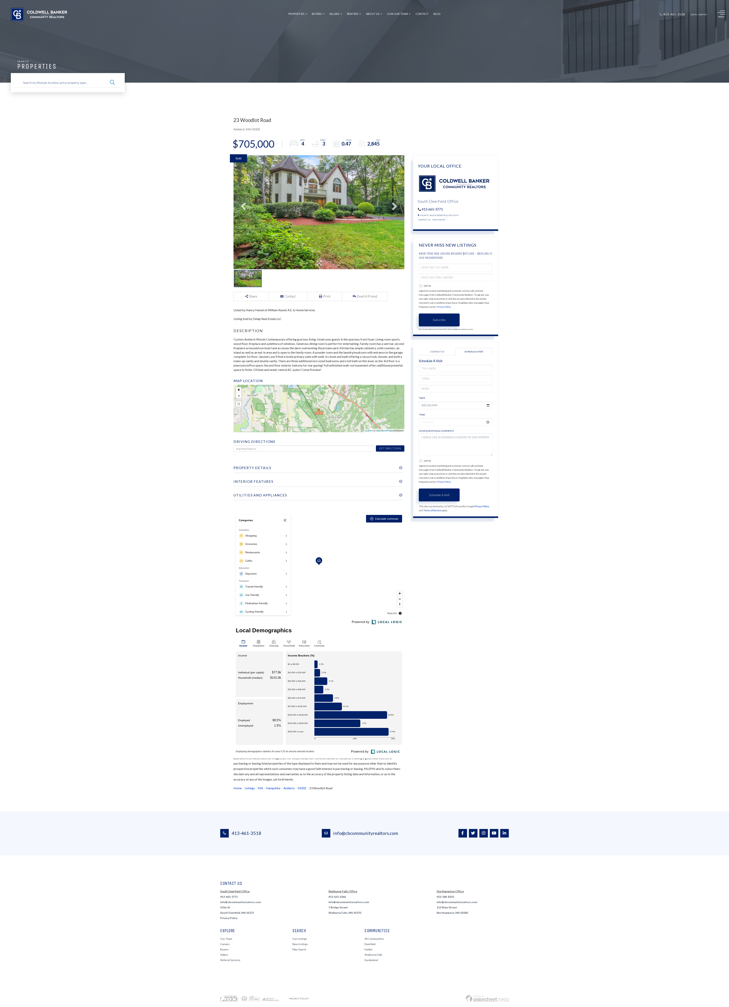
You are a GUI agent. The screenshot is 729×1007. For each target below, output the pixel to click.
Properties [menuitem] (296, 13)
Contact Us (424, 219)
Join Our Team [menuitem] (397, 13)
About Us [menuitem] (372, 13)
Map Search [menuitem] (299, 949)
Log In (694, 14)
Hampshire (273, 788)
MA (260, 788)
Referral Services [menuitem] (230, 960)
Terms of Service (432, 510)
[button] (112, 82)
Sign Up (703, 14)
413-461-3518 (246, 833)
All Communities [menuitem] (374, 938)
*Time (422, 414)
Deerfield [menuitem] (370, 944)
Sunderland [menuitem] (371, 960)
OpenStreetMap (384, 430)
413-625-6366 (337, 896)
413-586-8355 (445, 896)
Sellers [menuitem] (334, 13)
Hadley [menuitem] (368, 949)
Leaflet (368, 430)
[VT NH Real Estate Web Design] (487, 998)
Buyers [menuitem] (317, 13)
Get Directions (390, 448)
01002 (302, 788)
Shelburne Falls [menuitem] (373, 954)
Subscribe (439, 319)
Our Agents (438, 219)
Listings (250, 788)
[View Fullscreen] (238, 404)
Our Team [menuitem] (226, 938)
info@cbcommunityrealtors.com (365, 833)
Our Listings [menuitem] (299, 938)
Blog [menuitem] (437, 13)
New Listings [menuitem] (300, 944)
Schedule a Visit (474, 351)
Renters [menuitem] (352, 13)
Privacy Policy (444, 306)
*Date (422, 398)
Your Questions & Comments (436, 430)
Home (238, 788)
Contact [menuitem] (422, 13)
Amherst (289, 788)
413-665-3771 (432, 209)
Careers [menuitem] (225, 944)
